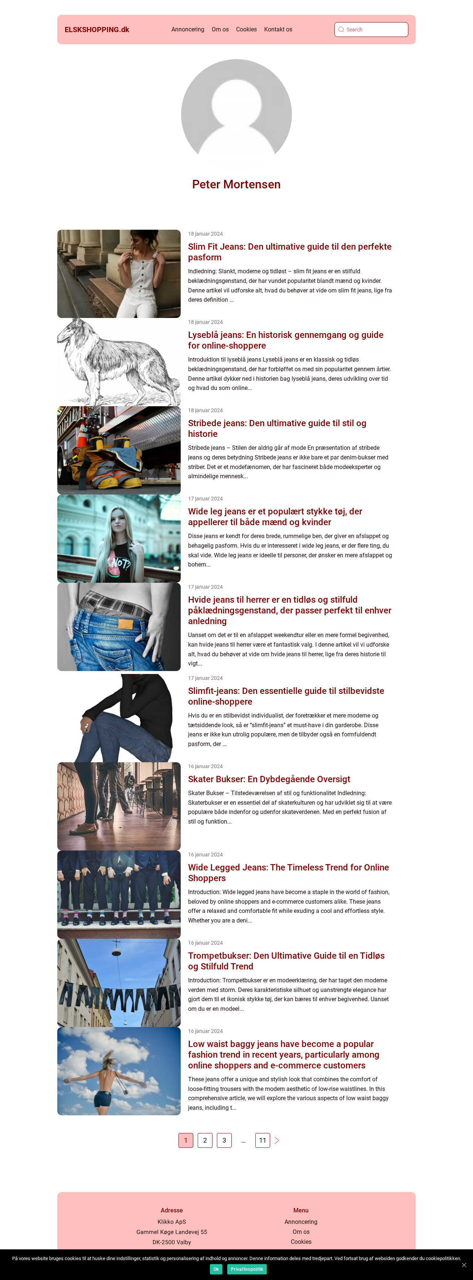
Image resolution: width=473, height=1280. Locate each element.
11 (262, 1140)
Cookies (246, 29)
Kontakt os (278, 29)
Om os (220, 29)
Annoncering (187, 29)
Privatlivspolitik (247, 1269)
